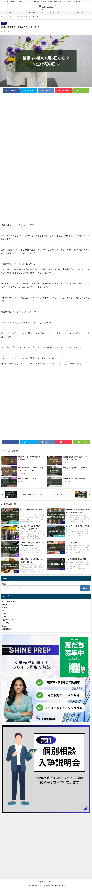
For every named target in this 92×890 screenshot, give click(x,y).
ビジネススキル (30, 12)
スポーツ (6, 617)
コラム (9, 12)
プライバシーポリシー (46, 882)
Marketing (6, 604)
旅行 (4, 626)
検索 (4, 584)
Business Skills (8, 601)
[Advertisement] (46, 127)
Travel (4, 610)
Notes (4, 607)
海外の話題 (7, 629)
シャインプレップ (79, 12)
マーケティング (54, 12)
